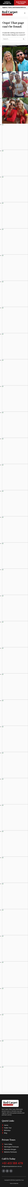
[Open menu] (24, 13)
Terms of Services (14, 1183)
